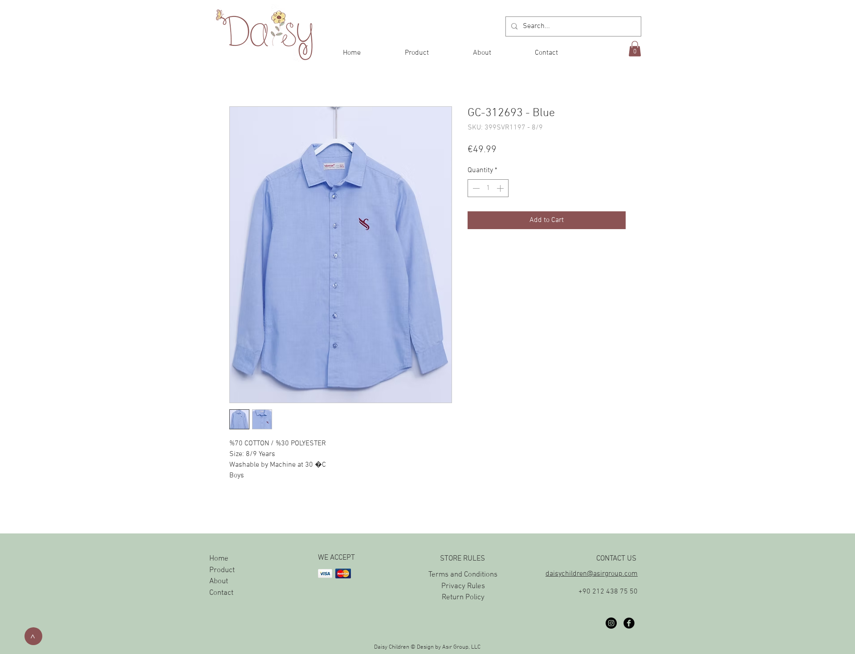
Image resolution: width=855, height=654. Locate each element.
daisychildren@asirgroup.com (592, 573)
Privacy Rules (463, 586)
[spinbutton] (488, 188)
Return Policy (463, 597)
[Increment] (501, 188)
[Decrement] (475, 188)
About (218, 581)
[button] (634, 49)
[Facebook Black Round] (629, 623)
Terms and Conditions (462, 574)
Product (222, 570)
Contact (221, 593)
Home (218, 558)
